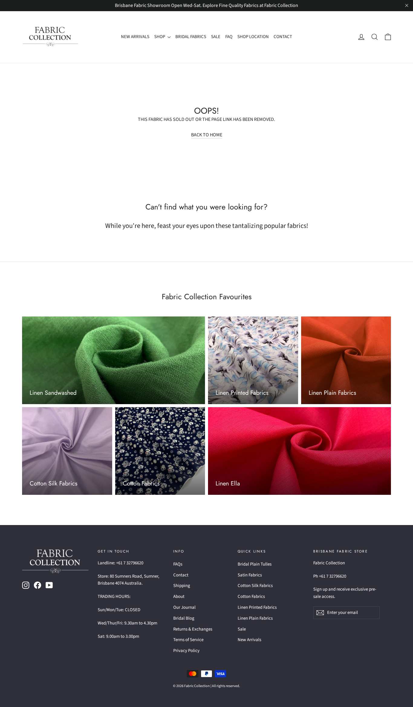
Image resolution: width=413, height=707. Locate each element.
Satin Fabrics (250, 575)
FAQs (177, 564)
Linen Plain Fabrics (255, 618)
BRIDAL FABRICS (190, 37)
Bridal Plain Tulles (255, 564)
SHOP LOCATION (253, 37)
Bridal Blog (183, 618)
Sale (242, 629)
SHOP (160, 37)
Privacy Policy (186, 650)
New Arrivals (249, 640)
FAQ (229, 37)
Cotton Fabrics (251, 596)
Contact (180, 575)
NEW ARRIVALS (135, 37)
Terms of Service (188, 640)
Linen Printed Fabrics (257, 607)
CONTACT (283, 37)
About (178, 596)
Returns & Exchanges (192, 629)
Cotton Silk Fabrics (255, 585)
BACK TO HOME (206, 134)
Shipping (181, 585)
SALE (215, 37)
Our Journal (184, 607)
